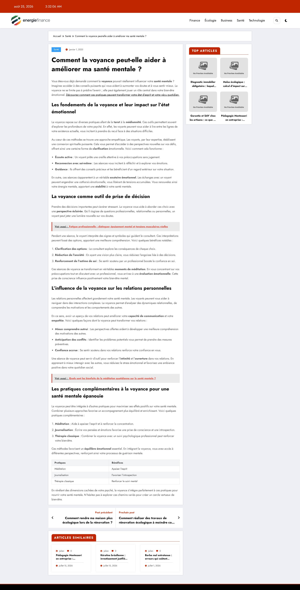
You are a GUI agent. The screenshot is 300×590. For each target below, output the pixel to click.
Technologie (257, 20)
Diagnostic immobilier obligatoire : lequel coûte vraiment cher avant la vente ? (203, 84)
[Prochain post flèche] (179, 517)
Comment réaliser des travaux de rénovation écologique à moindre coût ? (147, 520)
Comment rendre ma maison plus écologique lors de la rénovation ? (87, 520)
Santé (240, 20)
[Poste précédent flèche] (53, 517)
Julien (61, 550)
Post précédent (103, 512)
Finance (195, 20)
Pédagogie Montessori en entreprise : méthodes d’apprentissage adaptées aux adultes (69, 557)
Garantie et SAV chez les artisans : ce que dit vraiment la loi (203, 118)
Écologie (210, 20)
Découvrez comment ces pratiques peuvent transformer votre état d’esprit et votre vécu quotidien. (122, 95)
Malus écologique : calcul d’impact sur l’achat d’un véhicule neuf (234, 84)
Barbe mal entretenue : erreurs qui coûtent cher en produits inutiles (158, 557)
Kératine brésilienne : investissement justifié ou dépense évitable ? (113, 557)
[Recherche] (276, 20)
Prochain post (126, 512)
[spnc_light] (286, 20)
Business (226, 20)
